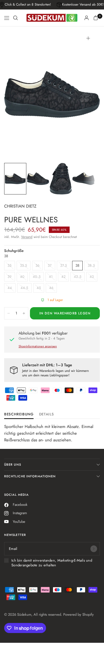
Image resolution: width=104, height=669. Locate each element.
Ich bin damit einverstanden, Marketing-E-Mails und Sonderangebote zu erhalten (51, 562)
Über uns (12, 464)
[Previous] (16, 94)
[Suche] (15, 17)
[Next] (87, 94)
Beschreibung (19, 414)
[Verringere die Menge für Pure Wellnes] (8, 313)
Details (46, 414)
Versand (26, 236)
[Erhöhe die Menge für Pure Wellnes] (24, 313)
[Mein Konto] (86, 17)
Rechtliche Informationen (30, 476)
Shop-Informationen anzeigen (38, 346)
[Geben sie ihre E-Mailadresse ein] (93, 548)
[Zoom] (88, 38)
